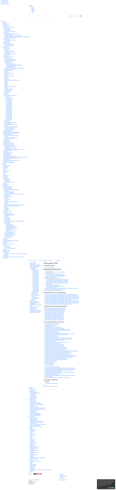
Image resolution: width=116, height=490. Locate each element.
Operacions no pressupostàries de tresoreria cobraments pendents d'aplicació (58, 337)
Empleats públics (33, 308)
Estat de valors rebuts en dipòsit (50, 341)
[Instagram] (41, 473)
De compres (32, 441)
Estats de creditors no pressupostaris (51, 336)
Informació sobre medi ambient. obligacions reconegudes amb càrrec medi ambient (59, 333)
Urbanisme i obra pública (34, 410)
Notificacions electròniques (34, 425)
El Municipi (30, 427)
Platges (31, 435)
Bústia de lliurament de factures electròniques (38, 424)
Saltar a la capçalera (4, 0)
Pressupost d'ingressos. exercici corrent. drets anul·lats (54, 344)
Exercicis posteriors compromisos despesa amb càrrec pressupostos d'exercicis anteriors (60, 355)
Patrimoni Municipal (35, 297)
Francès (33, 12)
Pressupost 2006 (36, 291)
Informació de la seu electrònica (35, 311)
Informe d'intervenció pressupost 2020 (53, 284)
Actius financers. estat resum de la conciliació (53, 327)
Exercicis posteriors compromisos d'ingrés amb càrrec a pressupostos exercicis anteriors (60, 356)
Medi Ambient (32, 456)
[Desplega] (37, 260)
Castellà (33, 8)
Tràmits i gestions (32, 416)
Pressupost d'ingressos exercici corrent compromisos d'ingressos (56, 348)
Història (31, 428)
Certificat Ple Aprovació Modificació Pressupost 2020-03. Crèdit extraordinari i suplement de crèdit (62, 301)
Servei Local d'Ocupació (34, 452)
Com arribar (32, 430)
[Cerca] (80, 16)
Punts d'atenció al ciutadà (34, 417)
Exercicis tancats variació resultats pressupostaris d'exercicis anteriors (57, 354)
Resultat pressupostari (49, 376)
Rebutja (109, 487)
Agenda (31, 463)
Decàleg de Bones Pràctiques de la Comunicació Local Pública (40, 469)
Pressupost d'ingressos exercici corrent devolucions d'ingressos (56, 347)
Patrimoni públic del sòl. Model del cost (51, 324)
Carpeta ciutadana (33, 423)
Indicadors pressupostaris (49, 362)
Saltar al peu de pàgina (5, 3)
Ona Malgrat (32, 468)
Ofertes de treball (33, 262)
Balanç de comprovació (49, 364)
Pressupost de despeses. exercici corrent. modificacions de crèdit (56, 342)
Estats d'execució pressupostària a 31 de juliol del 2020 (54, 313)
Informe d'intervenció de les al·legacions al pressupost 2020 (55, 289)
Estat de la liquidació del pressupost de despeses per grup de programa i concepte (59, 370)
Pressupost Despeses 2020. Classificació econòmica (55, 276)
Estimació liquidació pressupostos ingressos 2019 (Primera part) (57, 279)
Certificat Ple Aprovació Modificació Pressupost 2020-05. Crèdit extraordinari (58, 299)
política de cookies (106, 485)
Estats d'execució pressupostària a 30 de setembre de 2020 (55, 311)
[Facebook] (36, 473)
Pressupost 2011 (36, 286)
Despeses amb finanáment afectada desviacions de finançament (56, 359)
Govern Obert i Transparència (35, 310)
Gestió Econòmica (35, 293)
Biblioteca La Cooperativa (34, 450)
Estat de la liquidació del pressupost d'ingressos (53, 373)
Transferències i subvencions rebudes (51, 331)
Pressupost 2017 (36, 279)
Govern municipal (33, 393)
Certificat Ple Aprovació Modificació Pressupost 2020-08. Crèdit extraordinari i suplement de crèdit (62, 296)
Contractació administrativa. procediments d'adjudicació (54, 340)
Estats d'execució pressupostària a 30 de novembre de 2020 (55, 309)
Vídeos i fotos (32, 467)
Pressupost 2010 (36, 287)
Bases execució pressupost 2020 (50, 277)
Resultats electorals (33, 397)
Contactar (30, 5)
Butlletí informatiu (33, 464)
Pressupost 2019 (36, 277)
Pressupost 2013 (36, 284)
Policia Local (32, 453)
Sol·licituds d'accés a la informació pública (37, 409)
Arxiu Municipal (32, 449)
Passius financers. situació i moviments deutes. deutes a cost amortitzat (57, 329)
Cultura (31, 438)
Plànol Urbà (32, 431)
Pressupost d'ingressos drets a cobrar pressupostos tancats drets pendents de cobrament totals (61, 350)
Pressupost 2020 (36, 276)
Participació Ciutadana (34, 448)
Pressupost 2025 (36, 271)
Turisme (30, 471)
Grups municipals (33, 396)
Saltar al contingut (4, 1)
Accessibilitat (62, 478)
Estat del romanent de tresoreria (50, 360)
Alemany (33, 11)
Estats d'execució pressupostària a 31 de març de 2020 (54, 317)
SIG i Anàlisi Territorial (34, 454)
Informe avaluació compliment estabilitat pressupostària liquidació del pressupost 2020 (60, 375)
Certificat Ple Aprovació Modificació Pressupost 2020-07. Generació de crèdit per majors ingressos (62, 297)
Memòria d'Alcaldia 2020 (49, 267)
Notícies (31, 462)
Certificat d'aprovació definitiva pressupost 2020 (53, 290)
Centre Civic (32, 451)
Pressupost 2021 (36, 275)
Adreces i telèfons (33, 442)
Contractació (32, 300)
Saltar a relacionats (4, 2)
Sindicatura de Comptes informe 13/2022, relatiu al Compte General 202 (57, 377)
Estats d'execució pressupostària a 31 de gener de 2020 (54, 319)
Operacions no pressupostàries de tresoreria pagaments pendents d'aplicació (58, 338)
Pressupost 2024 (36, 272)
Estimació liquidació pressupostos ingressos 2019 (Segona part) (57, 280)
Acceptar (112, 487)
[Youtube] (38, 473)
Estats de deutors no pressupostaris (51, 335)
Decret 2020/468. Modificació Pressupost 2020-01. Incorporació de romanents (58, 304)
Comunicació (31, 460)
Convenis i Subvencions (34, 301)
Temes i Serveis (31, 445)
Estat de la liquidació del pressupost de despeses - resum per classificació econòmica (59, 367)
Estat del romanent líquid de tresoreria (51, 374)
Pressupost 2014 (36, 283)
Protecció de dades (63, 475)
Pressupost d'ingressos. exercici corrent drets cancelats (54, 345)
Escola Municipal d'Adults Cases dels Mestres (37, 457)
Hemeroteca (32, 470)
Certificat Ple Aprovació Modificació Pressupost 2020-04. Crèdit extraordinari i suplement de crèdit (62, 300)
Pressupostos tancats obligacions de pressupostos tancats (55, 349)
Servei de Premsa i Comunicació (35, 461)
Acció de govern (33, 394)
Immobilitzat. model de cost (50, 325)
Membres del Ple (33, 391)
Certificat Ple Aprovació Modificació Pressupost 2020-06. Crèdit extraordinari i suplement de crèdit (62, 298)
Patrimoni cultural (33, 433)
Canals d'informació (33, 398)
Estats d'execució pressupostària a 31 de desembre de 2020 (55, 307)
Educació (31, 455)
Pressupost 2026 (36, 270)
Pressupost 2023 (36, 273)
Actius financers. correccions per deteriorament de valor (54, 328)
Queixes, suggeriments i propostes (36, 420)
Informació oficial (34, 260)
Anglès (33, 9)
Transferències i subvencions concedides (52, 332)
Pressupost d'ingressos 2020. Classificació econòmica (55, 271)
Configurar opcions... (101, 487)
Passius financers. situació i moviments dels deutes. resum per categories (57, 330)
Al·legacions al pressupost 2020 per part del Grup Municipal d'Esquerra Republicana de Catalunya (61, 288)
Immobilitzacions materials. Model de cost (52, 323)
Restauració (32, 440)
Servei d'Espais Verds (33, 458)
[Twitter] (34, 473)
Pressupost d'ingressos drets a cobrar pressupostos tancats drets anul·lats (58, 351)
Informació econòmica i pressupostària (46, 260)
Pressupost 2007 (36, 290)
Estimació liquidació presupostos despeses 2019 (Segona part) (57, 282)
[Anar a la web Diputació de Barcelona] (73, 485)
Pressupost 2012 (36, 285)
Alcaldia (31, 388)
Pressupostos (58, 260)
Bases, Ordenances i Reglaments (35, 265)
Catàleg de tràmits (33, 418)
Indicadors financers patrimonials (51, 361)
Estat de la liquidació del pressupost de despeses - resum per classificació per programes (60, 368)
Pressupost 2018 (36, 278)
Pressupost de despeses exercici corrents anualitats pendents (55, 358)
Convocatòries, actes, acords (35, 264)
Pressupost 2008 (36, 289)
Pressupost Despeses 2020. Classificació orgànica (54, 274)
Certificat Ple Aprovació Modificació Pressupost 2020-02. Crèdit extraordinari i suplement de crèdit (62, 302)
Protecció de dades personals (35, 312)
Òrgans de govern (33, 389)
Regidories (32, 390)
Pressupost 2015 (36, 282)
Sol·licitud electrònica (33, 419)
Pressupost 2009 (36, 288)
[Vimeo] (39, 473)
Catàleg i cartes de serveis (34, 446)
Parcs (31, 437)
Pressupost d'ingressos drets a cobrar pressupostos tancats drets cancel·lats (58, 353)
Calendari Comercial (33, 309)
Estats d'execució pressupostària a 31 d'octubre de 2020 (54, 310)
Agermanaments (33, 444)
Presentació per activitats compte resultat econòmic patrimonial (56, 334)
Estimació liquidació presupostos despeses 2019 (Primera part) (57, 281)
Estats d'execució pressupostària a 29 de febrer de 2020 (54, 318)
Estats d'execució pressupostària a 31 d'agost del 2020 (54, 312)
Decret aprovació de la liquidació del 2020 (52, 366)
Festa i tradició (32, 439)
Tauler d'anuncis (33, 263)
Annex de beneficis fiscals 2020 (51, 287)
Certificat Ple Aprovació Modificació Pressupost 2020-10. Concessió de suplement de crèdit (60, 294)
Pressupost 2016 (36, 280)
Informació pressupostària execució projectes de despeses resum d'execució (58, 357)
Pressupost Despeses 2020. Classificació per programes (56, 275)
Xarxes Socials (32, 466)
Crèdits (61, 473)
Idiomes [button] (31, 6)
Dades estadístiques (33, 429)
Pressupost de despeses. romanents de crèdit (53, 343)
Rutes (31, 432)
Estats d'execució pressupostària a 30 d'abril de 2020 (54, 316)
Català (33, 7)
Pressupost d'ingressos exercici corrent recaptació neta (54, 346)
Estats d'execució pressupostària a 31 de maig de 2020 (54, 315)
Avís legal (61, 476)
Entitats (31, 443)
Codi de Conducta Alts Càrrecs (35, 392)
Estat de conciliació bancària (50, 363)
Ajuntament (31, 387)
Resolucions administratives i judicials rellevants (38, 407)
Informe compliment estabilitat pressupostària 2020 (55, 286)
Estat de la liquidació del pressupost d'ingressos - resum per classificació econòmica (59, 372)
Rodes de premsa (33, 465)
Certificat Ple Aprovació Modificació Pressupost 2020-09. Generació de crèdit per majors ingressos (62, 295)
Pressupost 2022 (36, 274)
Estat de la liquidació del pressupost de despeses (53, 371)
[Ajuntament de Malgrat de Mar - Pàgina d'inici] (38, 17)
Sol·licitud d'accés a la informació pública (37, 422)
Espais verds (32, 436)
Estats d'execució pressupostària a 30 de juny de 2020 (54, 314)
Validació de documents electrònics (36, 426)
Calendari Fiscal (34, 292)
